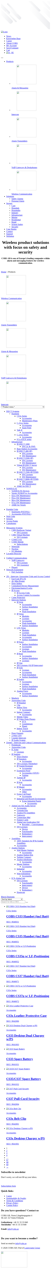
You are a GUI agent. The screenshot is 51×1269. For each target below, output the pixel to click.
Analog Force (22, 691)
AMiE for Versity (19, 505)
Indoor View (22, 707)
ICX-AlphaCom (18, 878)
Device (25, 829)
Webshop (10, 236)
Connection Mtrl (23, 817)
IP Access (15, 590)
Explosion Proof (23, 771)
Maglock (15, 698)
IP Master (21, 787)
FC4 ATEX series (24, 439)
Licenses (25, 618)
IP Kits (19, 782)
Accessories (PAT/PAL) (21, 514)
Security (15, 227)
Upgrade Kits (22, 810)
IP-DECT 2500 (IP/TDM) (27, 472)
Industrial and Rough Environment (31, 799)
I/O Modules (17, 551)
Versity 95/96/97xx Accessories (24, 493)
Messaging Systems (14, 528)
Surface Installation (30, 607)
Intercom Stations (19, 600)
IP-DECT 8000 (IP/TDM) (27, 479)
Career (9, 41)
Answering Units (19, 700)
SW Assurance (23, 565)
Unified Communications (16, 558)
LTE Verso (21, 628)
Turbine (25, 775)
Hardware (21, 892)
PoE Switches (17, 572)
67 (7, 1160)
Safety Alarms (17, 199)
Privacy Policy (12, 1203)
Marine (14, 217)
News (8, 36)
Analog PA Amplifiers (26, 813)
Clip (18, 705)
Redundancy (27, 834)
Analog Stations (18, 848)
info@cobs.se (13, 1229)
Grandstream (27, 724)
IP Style (20, 602)
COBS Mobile (18, 542)
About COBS (12, 43)
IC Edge (15, 750)
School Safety (17, 224)
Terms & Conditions (14, 1201)
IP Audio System (18, 740)
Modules (25, 616)
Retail (14, 222)
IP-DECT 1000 (23, 444)
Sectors (9, 203)
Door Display (22, 757)
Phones (15, 567)
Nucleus (15, 549)
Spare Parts (26, 428)
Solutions (10, 196)
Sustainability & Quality (16, 1198)
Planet (24, 726)
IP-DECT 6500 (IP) (25, 458)
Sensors (9, 519)
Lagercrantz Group (32, 1248)
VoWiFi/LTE (11, 488)
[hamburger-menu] (2, 57)
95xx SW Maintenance (21, 498)
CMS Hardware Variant (21, 530)
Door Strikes (17, 583)
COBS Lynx (17, 539)
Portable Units (12, 509)
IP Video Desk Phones (26, 719)
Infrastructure (17, 215)
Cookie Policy (12, 1205)
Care (13, 206)
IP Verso (20, 614)
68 (7, 1162)
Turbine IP (21, 778)
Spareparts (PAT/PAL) (21, 512)
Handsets (15, 414)
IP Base (20, 654)
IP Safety (20, 679)
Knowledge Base (13, 38)
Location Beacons (13, 553)
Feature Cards (22, 820)
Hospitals (15, 208)
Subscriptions (22, 544)
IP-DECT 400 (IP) (24, 451)
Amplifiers (16, 838)
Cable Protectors (18, 597)
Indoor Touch (22, 728)
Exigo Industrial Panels (31, 801)
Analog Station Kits (25, 855)
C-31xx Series (23, 423)
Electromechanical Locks (22, 588)
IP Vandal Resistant (25, 766)
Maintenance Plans (30, 421)
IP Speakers (21, 759)
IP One (19, 663)
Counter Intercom (19, 738)
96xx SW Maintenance (21, 500)
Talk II (19, 430)
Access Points (12, 521)
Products (9, 61)
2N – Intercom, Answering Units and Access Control (28, 576)
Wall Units (10, 516)
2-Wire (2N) (17, 735)
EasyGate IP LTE (19, 579)
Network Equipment (14, 570)
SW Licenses (27, 453)
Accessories (27, 418)
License (25, 609)
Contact (9, 231)
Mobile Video (22, 717)
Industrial (20, 869)
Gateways (21, 815)
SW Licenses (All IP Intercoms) (30, 665)
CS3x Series (22, 416)
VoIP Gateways (18, 560)
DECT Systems (12, 411)
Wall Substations (23, 874)
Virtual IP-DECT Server (27, 465)
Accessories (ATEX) (30, 773)
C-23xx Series (23, 435)
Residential (16, 220)
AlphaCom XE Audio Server (24, 806)
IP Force (20, 642)
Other (24, 792)
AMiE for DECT (24, 486)
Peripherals (16, 745)
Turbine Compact (24, 857)
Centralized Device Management (25, 586)
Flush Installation (29, 611)
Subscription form (8, 1186)
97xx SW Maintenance (21, 503)
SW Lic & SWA (28, 446)
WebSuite (15, 546)
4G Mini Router (18, 581)
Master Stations (23, 864)
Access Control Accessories (28, 595)
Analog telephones (24, 859)
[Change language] (10, 52)
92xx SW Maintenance (21, 495)
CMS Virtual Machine (21, 535)
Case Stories (11, 229)
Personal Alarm (18, 201)
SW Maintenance (29, 456)
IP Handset (21, 703)
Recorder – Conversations (32, 824)
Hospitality (16, 210)
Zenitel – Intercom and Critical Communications (26, 742)
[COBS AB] (4, 32)
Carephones (11, 523)
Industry (15, 213)
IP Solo (20, 668)
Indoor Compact (23, 712)
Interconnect (27, 836)
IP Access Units (23, 593)
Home (3, 272)
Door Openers (17, 733)
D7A (24, 721)
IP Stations (16, 754)
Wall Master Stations (25, 850)
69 (7, 1165)
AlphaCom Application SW (28, 822)
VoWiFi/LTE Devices (20, 491)
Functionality (27, 831)
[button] (27, 902)
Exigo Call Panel (24, 794)
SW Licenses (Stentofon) (27, 764)
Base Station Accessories (27, 449)
